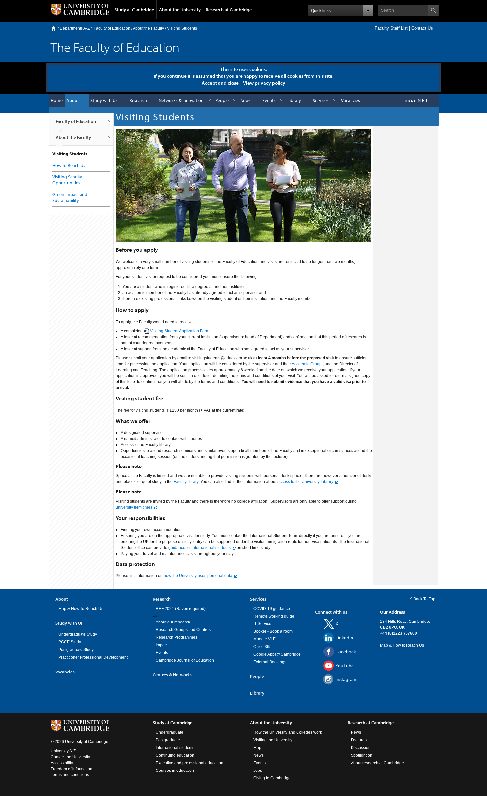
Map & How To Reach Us (80, 608)
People (222, 100)
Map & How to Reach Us (402, 645)
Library (294, 100)
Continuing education (175, 755)
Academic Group (307, 364)
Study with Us (104, 100)
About (72, 100)
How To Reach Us (68, 165)
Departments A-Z (75, 28)
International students (175, 747)
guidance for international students (199, 547)
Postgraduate (168, 740)
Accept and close (220, 83)
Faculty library (186, 481)
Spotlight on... (363, 755)
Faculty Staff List (391, 28)
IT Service (262, 624)
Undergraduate (169, 732)
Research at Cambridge (229, 10)
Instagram (345, 679)
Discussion (361, 747)
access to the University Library (305, 481)
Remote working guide (273, 616)
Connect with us (331, 612)
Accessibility (62, 763)
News (245, 100)
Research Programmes (176, 637)
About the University (180, 10)
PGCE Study (69, 642)
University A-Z (63, 751)
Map (257, 747)
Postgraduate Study (76, 649)
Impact (162, 645)
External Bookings (269, 662)
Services (321, 100)
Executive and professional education (189, 763)
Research (138, 100)
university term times (134, 507)
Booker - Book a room (273, 631)
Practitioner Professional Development (93, 657)
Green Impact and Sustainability (69, 197)
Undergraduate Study (77, 634)
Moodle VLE (264, 639)
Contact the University (70, 757)
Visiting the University (272, 740)
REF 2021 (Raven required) (181, 608)
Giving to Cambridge (272, 778)
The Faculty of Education (115, 46)
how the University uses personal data (198, 575)
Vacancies (350, 100)
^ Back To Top (422, 599)
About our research (173, 622)
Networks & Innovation (181, 100)
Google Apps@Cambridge (277, 654)
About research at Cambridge (377, 763)
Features (359, 740)
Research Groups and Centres (183, 629)
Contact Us (422, 28)
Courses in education (175, 770)
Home (53, 28)
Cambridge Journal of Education (185, 660)
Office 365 (262, 646)
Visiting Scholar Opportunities (67, 180)
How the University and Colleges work (287, 732)
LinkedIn (344, 637)
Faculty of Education (112, 28)
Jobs (257, 770)
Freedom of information (71, 769)
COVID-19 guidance (271, 608)
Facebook (345, 651)
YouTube (344, 665)
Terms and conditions (70, 774)
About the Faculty (148, 28)
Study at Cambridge (134, 10)
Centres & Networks (172, 675)
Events (269, 100)
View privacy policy (264, 83)
